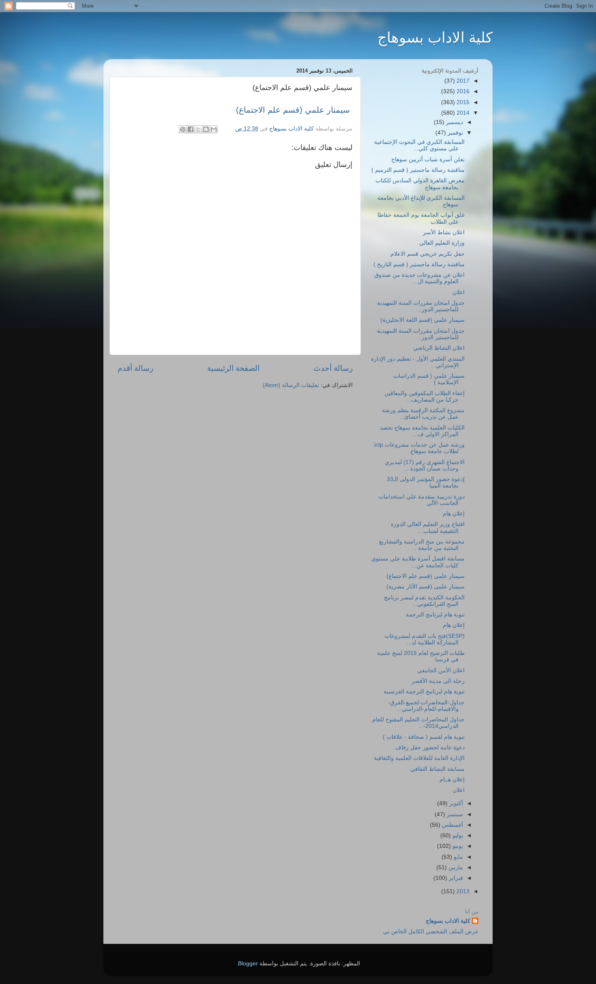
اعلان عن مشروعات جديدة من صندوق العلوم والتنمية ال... (419, 278)
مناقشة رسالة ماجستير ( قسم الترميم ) (418, 170)
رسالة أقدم (135, 368)
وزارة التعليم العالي (442, 243)
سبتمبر (454, 814)
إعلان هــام (452, 780)
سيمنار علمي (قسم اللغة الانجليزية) (422, 320)
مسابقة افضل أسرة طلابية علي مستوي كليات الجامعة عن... (418, 562)
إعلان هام (454, 514)
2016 (462, 91)
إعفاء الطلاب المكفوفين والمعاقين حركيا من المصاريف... (424, 396)
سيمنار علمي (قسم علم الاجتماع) (294, 109)
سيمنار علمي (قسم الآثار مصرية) (425, 587)
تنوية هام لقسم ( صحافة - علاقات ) (424, 737)
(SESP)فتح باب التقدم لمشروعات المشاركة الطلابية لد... (424, 639)
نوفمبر (454, 133)
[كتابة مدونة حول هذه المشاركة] (206, 129)
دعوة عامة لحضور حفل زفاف (430, 747)
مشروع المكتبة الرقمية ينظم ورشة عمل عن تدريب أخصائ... (423, 413)
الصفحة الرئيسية (233, 368)
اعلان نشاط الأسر (444, 232)
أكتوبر (455, 803)
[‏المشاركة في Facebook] (191, 129)
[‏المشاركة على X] (198, 129)
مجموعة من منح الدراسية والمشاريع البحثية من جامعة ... (422, 545)
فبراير (455, 878)
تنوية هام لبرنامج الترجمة (435, 615)
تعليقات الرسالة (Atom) (291, 385)
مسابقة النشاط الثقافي (437, 769)
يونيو (457, 846)
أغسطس (451, 825)
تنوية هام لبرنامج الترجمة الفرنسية (424, 692)
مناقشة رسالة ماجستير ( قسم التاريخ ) (419, 264)
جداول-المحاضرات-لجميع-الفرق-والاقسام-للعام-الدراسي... (426, 705)
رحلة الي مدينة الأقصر (438, 681)
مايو (457, 857)
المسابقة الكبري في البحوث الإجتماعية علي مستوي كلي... (419, 145)
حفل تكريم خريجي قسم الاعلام (427, 254)
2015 (462, 102)
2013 (462, 891)
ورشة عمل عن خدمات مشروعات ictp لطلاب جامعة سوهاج (419, 448)
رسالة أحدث (333, 368)
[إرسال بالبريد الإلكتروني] (214, 129)
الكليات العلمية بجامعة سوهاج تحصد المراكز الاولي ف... (422, 431)
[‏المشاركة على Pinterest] (183, 129)
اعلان (458, 292)
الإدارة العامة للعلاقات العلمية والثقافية (419, 758)
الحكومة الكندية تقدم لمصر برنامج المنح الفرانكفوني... (424, 601)
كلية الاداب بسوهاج (435, 37)
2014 (462, 113)
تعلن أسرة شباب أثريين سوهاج (428, 159)
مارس (455, 867)
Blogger (248, 963)
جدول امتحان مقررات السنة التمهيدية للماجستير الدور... (421, 306)
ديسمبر (453, 122)
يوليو (457, 835)
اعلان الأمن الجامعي (441, 670)
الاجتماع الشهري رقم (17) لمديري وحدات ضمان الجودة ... (425, 465)
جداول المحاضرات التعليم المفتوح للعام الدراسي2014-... (418, 723)
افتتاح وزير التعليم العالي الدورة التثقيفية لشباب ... (428, 527)
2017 (462, 81)
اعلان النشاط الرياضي (439, 348)
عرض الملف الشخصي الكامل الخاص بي (430, 931)
